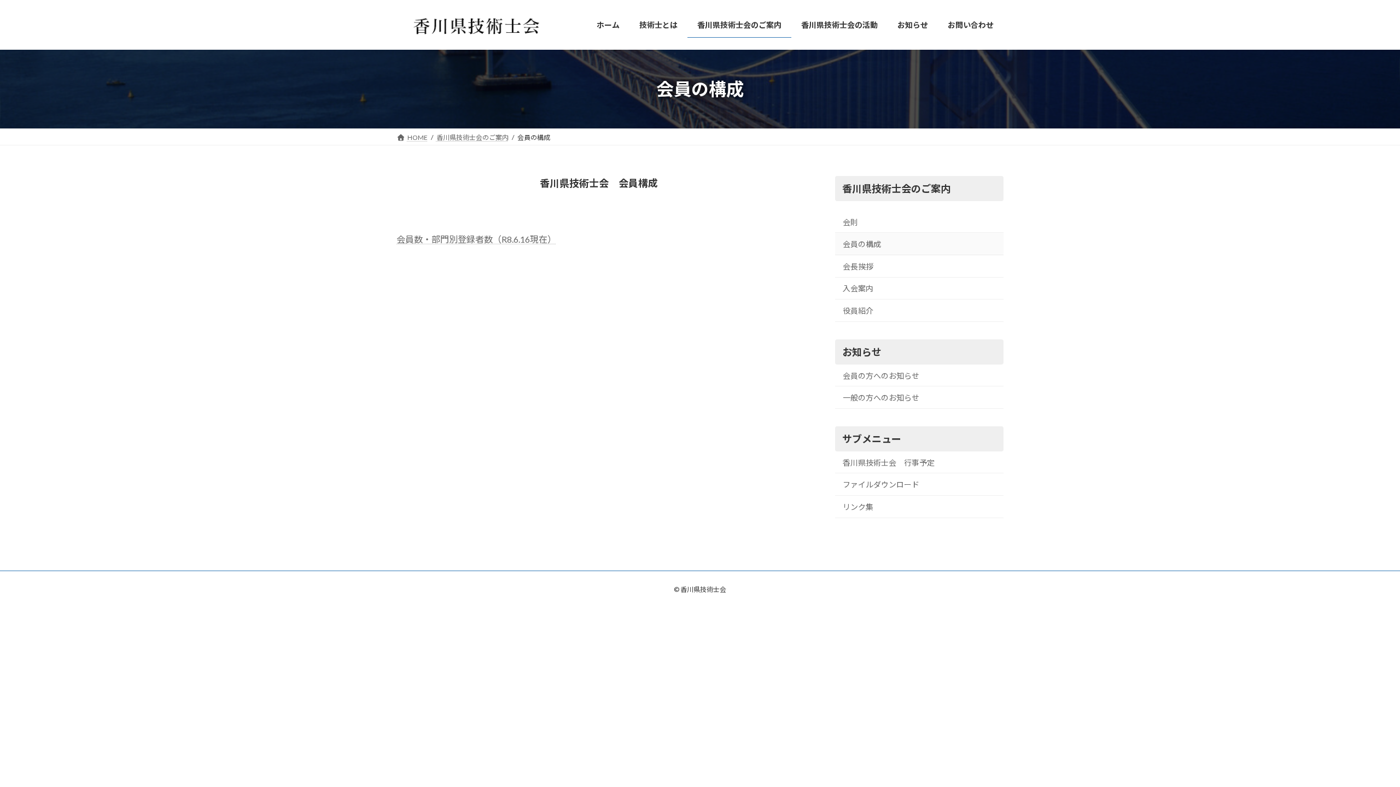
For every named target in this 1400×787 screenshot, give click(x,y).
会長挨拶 (858, 266)
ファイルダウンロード (881, 484)
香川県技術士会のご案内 (896, 189)
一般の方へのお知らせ (881, 397)
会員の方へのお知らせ (881, 375)
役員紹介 (858, 310)
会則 (850, 222)
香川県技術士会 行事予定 (889, 462)
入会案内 (858, 288)
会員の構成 (862, 244)
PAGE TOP (1359, 753)
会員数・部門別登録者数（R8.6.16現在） (476, 239)
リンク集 (858, 507)
